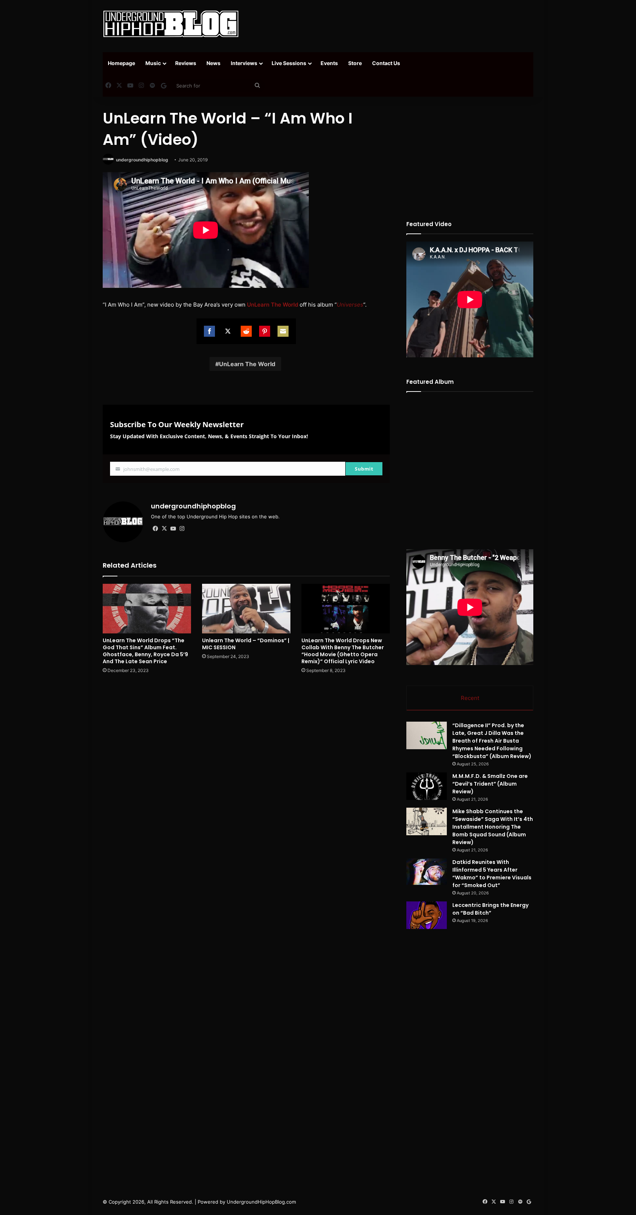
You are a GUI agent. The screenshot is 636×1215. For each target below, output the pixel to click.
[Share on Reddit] (246, 331)
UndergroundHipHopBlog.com (261, 1202)
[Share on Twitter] (227, 331)
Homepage (121, 63)
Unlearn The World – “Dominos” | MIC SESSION (245, 644)
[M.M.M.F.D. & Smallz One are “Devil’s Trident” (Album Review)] (426, 786)
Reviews (185, 63)
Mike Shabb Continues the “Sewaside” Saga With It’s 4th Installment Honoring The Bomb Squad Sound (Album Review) (492, 827)
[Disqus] (246, 784)
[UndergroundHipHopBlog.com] (171, 23)
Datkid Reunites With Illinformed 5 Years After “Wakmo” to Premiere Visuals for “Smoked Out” (491, 873)
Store (355, 63)
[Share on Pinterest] (264, 331)
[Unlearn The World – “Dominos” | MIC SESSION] (246, 608)
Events (329, 63)
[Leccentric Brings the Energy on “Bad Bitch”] (426, 915)
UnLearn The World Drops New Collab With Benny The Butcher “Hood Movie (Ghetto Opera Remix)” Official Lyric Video (342, 651)
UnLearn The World (247, 364)
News (213, 63)
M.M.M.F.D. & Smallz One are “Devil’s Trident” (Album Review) (490, 783)
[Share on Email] (283, 331)
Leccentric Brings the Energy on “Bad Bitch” (490, 908)
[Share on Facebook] (209, 331)
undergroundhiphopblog (142, 159)
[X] (164, 528)
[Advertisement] (392, 23)
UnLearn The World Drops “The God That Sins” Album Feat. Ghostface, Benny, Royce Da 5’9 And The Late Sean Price (145, 651)
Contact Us (386, 63)
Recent (470, 697)
